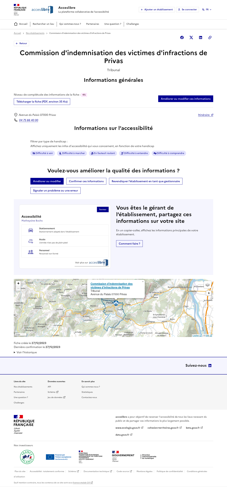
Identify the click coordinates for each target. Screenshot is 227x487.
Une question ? (112, 24)
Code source (123, 471)
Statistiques (87, 392)
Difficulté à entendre (136, 153)
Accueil (23, 24)
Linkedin (200, 37)
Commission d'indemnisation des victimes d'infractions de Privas (112, 285)
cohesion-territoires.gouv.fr (163, 428)
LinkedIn (210, 365)
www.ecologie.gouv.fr (127, 428)
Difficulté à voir (44, 153)
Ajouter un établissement (158, 9)
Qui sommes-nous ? (70, 24)
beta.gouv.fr (193, 428)
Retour (23, 43)
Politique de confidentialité (170, 471)
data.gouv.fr (122, 435)
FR (207, 9)
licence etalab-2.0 (81, 482)
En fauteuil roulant (104, 153)
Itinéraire (204, 115)
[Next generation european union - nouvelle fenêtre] (59, 457)
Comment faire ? (129, 244)
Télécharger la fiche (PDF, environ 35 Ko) (41, 102)
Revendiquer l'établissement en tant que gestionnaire (146, 181)
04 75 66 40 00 (28, 120)
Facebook (182, 37)
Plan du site (20, 471)
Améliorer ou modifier (47, 181)
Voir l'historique (27, 352)
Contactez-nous (89, 397)
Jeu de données (55, 397)
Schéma (51, 392)
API (49, 386)
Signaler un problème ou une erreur (55, 190)
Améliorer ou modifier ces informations (186, 99)
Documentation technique (96, 471)
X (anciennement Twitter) (191, 37)
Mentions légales (144, 471)
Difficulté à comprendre (170, 153)
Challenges (132, 24)
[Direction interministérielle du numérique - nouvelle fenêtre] (135, 457)
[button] (143, 282)
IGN (207, 335)
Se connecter (189, 9)
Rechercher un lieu (43, 24)
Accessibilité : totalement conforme (47, 471)
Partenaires (92, 24)
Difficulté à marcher (73, 153)
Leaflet (196, 335)
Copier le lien (210, 37)
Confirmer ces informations (86, 181)
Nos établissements (35, 33)
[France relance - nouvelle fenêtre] (27, 457)
